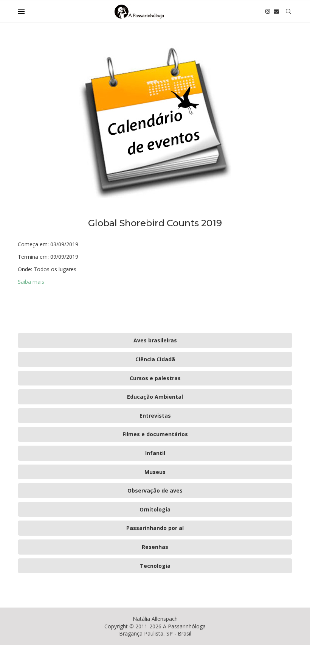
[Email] (276, 11)
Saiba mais (31, 281)
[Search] (288, 11)
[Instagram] (267, 11)
